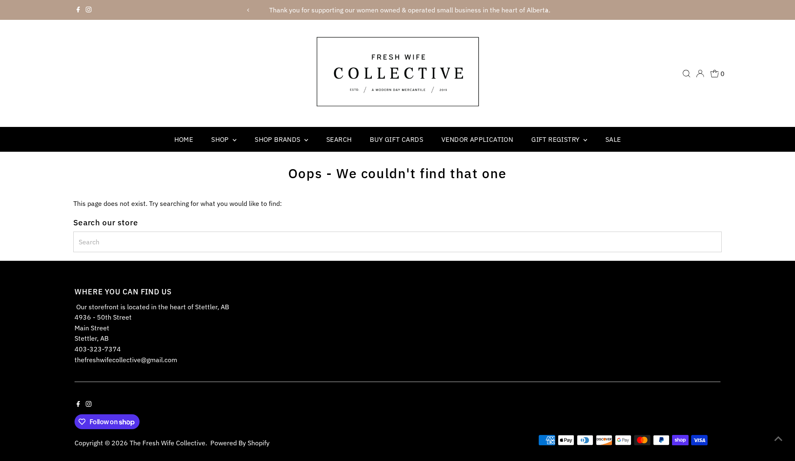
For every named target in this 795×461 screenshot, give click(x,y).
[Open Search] (686, 73)
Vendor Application (477, 139)
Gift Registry (556, 139)
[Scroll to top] (778, 438)
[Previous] (248, 10)
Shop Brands (278, 139)
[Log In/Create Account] (700, 73)
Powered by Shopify (240, 443)
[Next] (546, 10)
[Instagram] (89, 10)
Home (183, 139)
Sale (613, 139)
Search (339, 139)
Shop (221, 139)
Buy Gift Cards (396, 139)
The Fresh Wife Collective (167, 443)
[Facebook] (78, 10)
